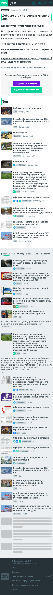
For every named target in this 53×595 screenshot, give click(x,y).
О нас (14, 568)
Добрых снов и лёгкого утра (27, 108)
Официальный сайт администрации (31, 197)
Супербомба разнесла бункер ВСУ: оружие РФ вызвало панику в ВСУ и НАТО (31, 121)
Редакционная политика (22, 576)
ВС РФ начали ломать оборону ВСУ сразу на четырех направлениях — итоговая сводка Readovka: (30, 235)
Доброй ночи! (20, 161)
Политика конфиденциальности (26, 581)
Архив (14, 589)
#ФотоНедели (20, 132)
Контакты (16, 572)
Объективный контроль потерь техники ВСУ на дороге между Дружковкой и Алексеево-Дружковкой (32, 210)
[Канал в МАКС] (34, 3)
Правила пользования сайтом (25, 585)
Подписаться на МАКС (26, 83)
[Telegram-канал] (39, 3)
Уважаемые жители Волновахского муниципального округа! (30, 223)
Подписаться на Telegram (26, 90)
